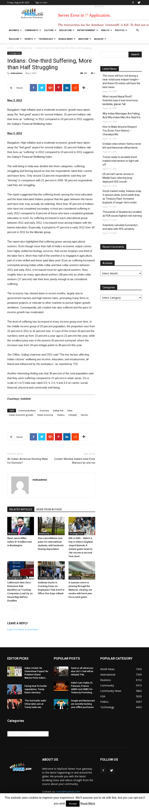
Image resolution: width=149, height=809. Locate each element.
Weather (83, 38)
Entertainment (86, 30)
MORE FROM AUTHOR (49, 509)
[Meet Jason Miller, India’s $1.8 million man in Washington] (20, 526)
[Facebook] (133, 2)
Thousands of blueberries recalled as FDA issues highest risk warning (122, 213)
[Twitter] (139, 2)
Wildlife (98, 38)
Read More (87, 803)
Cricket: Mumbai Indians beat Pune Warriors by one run (74, 460)
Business (14, 30)
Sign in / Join (41, 2)
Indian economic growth (21, 414)
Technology (46, 38)
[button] (137, 30)
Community (31, 30)
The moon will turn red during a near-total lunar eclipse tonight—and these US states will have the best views (121, 81)
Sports (29, 38)
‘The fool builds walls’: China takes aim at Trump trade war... (36, 703)
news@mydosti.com (68, 791)
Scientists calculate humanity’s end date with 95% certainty (120, 227)
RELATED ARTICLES (20, 509)
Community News (27, 410)
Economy (44, 410)
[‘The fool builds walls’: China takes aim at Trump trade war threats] (14, 704)
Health (105, 30)
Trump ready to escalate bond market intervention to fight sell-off (120, 161)
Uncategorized (24, 47)
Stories (84, 414)
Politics (119, 30)
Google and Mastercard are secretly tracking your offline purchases (83, 703)
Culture (49, 30)
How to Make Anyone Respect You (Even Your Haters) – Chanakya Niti (119, 130)
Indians (61, 414)
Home (10, 47)
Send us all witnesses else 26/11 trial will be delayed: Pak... (82, 671)
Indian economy (45, 414)
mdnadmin (17, 73)
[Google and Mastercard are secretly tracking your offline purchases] (61, 704)
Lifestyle (73, 414)
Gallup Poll (58, 410)
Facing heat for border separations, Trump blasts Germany (36, 689)
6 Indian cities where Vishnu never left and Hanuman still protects (121, 145)
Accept (73, 803)
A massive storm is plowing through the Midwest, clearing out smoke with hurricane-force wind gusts (81, 589)
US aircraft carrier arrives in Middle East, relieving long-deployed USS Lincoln (118, 178)
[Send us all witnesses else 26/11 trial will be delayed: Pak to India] (61, 671)
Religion (14, 38)
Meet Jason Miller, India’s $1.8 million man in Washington (19, 542)
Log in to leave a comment (22, 629)
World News (66, 38)
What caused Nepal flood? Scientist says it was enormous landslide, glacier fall (120, 100)
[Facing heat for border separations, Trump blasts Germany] (14, 689)
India (69, 410)
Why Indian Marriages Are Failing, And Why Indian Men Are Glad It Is (121, 115)
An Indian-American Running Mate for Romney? (27, 460)
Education (65, 30)
